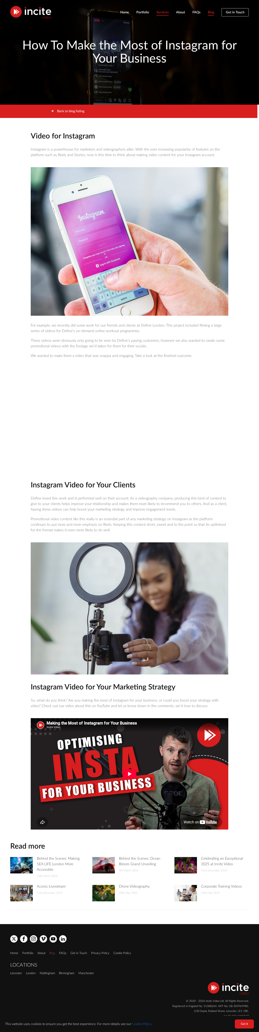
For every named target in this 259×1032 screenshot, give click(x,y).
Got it (244, 1024)
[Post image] (21, 865)
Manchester (86, 973)
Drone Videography (134, 886)
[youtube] (53, 939)
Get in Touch (235, 12)
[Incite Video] (30, 12)
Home (124, 12)
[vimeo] (43, 939)
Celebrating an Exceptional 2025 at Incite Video (222, 861)
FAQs (196, 12)
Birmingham (66, 973)
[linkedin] (63, 939)
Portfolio (142, 12)
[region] (129, 1024)
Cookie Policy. (142, 1024)
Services (162, 12)
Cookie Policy (122, 953)
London (31, 973)
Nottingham (47, 973)
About (180, 12)
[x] (14, 939)
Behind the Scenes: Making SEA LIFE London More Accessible (58, 864)
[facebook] (23, 939)
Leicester (16, 973)
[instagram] (33, 939)
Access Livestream (51, 886)
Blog (211, 12)
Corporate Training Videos (221, 886)
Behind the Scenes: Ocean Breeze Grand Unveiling (139, 861)
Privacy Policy (100, 953)
